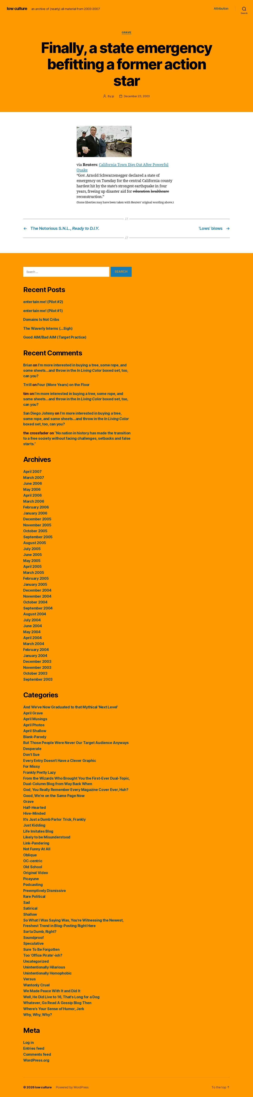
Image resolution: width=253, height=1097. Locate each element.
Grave (126, 32)
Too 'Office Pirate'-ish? (42, 955)
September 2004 (38, 608)
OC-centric (32, 861)
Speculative (33, 943)
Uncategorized (36, 961)
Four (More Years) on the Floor (63, 385)
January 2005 (35, 584)
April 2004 (32, 638)
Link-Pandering (36, 843)
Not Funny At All (36, 849)
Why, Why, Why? (37, 1015)
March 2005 (33, 572)
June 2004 (32, 626)
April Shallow (34, 731)
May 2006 (32, 489)
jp (113, 96)
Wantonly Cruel (36, 985)
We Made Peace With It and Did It (51, 991)
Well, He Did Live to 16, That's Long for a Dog (61, 997)
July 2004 (32, 620)
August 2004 (34, 614)
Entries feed (33, 1048)
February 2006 (36, 507)
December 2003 (37, 661)
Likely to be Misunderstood (46, 837)
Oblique (30, 855)
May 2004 (32, 632)
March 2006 (33, 501)
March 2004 (33, 644)
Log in (28, 1042)
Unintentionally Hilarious (44, 967)
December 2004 (37, 590)
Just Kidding (34, 825)
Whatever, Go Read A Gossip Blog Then (57, 1003)
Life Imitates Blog (38, 831)
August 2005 (34, 543)
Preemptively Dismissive (44, 891)
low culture (17, 9)
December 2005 (37, 519)
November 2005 (37, 525)
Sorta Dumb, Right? (39, 931)
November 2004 (37, 596)
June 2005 (32, 555)
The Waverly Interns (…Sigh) (48, 328)
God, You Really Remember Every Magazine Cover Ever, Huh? (75, 790)
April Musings (35, 719)
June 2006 (32, 483)
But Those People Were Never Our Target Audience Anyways (76, 743)
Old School (32, 867)
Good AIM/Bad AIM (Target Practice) (54, 337)
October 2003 (35, 673)
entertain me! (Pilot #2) (43, 302)
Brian (27, 365)
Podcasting (33, 884)
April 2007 (32, 471)
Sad (26, 902)
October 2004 (35, 602)
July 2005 (32, 549)
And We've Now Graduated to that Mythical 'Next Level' (70, 707)
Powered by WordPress (72, 1087)
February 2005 (36, 578)
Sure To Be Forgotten (41, 949)
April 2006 (32, 495)
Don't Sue (31, 754)
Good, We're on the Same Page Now (54, 796)
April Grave (33, 713)
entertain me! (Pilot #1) (43, 311)
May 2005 (31, 561)
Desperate (32, 749)
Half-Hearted (34, 807)
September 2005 (37, 537)
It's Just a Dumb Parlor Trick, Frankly (54, 819)
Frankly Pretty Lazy (39, 772)
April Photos (34, 725)
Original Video (35, 873)
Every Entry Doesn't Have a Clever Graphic (59, 760)
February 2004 (36, 650)
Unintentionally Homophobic (47, 973)
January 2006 (35, 513)
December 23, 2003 (137, 96)
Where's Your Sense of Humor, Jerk (53, 1009)
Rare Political (34, 896)
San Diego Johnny (38, 413)
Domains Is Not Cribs (41, 319)
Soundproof (33, 937)
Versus (29, 979)
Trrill (27, 385)
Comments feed (37, 1054)
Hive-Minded (34, 813)
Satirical (30, 908)
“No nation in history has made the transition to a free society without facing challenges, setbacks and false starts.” (76, 438)
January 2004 (35, 656)
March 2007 (33, 477)
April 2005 (32, 566)
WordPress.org (36, 1060)
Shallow (30, 914)
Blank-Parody (34, 737)
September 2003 (37, 679)
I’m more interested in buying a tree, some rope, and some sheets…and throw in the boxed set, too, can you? (75, 370)
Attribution (221, 8)
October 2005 (35, 531)
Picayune (31, 879)
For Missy (31, 766)
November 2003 (37, 667)
